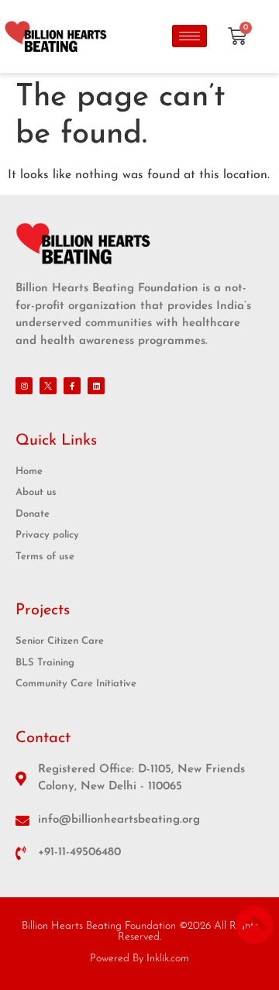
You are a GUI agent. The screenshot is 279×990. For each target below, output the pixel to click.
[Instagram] (24, 385)
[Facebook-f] (72, 385)
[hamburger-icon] (189, 36)
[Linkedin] (96, 385)
